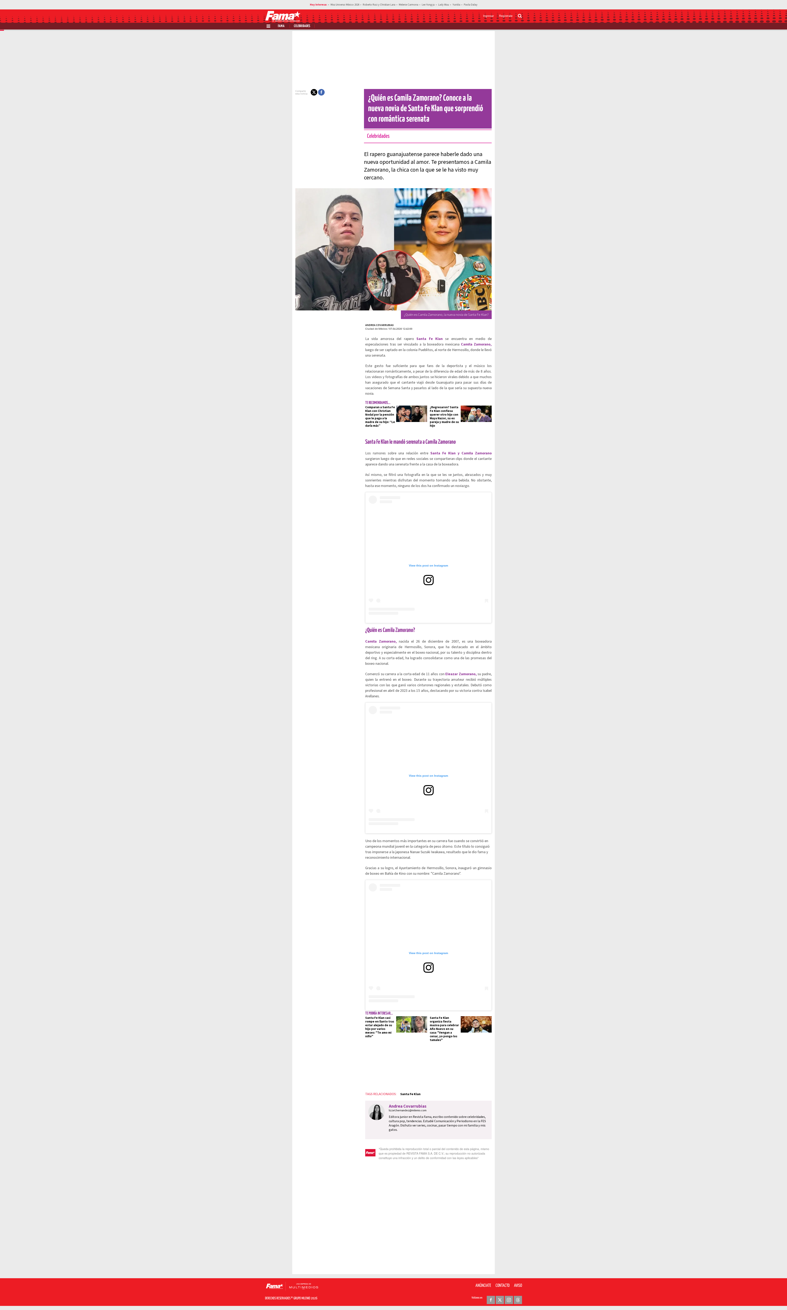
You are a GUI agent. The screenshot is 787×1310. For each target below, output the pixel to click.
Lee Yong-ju (428, 5)
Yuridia (456, 5)
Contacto (503, 1286)
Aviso (518, 1286)
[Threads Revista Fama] (518, 1300)
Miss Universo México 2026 (345, 5)
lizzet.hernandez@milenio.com (407, 1110)
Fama (281, 26)
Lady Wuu (443, 5)
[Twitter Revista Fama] (500, 1300)
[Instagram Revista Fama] (509, 1300)
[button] (314, 92)
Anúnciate (483, 1286)
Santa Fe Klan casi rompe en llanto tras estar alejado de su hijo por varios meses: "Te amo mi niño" (379, 1027)
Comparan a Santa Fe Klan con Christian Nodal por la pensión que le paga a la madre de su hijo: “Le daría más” (380, 416)
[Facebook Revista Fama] (491, 1300)
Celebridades (302, 26)
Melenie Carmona (408, 5)
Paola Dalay (470, 5)
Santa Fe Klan (410, 1094)
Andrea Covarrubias (379, 325)
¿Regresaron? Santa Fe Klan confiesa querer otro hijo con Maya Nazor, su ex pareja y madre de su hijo (444, 416)
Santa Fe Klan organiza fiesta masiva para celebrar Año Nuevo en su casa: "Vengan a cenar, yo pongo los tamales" (444, 1029)
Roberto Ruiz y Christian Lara (379, 5)
